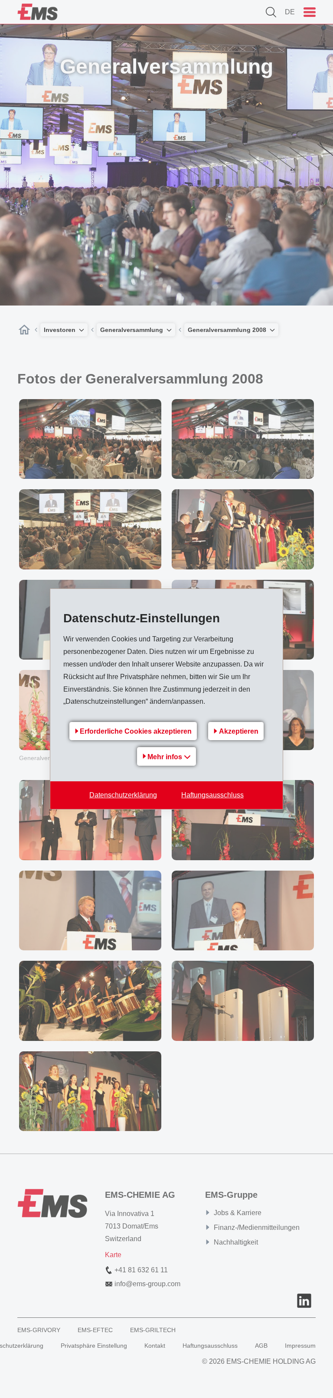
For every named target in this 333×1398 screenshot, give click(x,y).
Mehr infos (165, 757)
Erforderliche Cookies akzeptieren (136, 731)
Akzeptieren (238, 731)
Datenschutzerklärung (123, 795)
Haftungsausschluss (212, 795)
